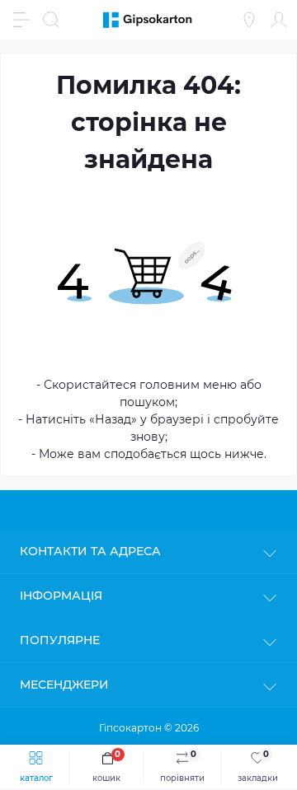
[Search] (51, 20)
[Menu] (21, 20)
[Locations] (249, 20)
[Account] (279, 20)
